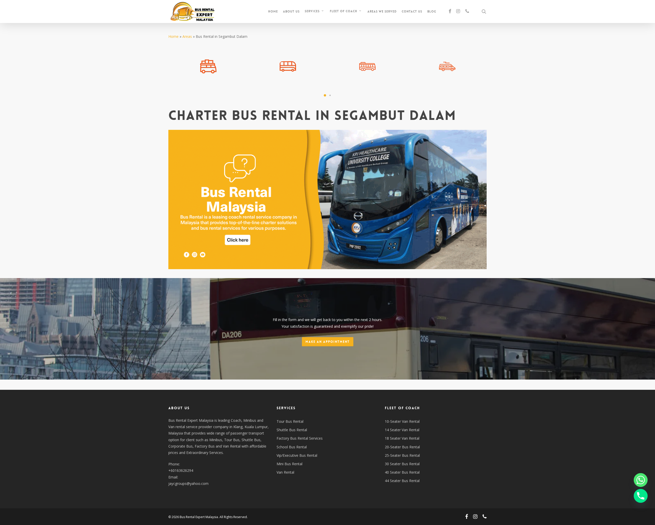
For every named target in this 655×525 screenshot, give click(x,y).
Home (173, 36)
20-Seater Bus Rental (402, 446)
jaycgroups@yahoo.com (188, 483)
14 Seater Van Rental (402, 429)
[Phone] (641, 496)
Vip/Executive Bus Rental (297, 455)
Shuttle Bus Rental (292, 429)
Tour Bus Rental (290, 421)
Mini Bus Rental (289, 463)
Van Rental (285, 472)
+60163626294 (180, 470)
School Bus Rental (292, 446)
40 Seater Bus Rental (402, 472)
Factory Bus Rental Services (300, 438)
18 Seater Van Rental (402, 438)
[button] (325, 95)
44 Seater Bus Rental (402, 480)
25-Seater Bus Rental (402, 455)
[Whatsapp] (641, 480)
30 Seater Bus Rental (402, 463)
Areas (187, 36)
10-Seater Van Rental (402, 421)
